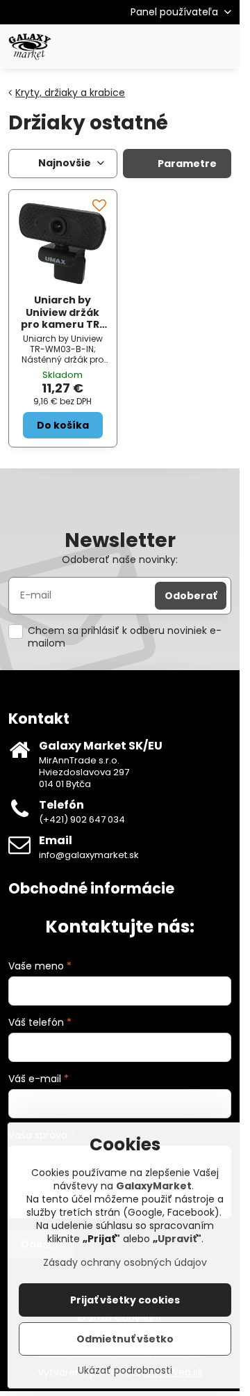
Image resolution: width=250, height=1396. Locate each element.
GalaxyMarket (154, 1186)
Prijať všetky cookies (125, 1300)
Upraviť (177, 1239)
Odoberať (191, 596)
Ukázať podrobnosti (125, 1370)
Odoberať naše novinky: (120, 559)
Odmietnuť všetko (125, 1339)
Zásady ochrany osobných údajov (125, 1262)
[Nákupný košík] (189, 47)
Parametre (186, 163)
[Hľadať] (156, 47)
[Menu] (223, 47)
